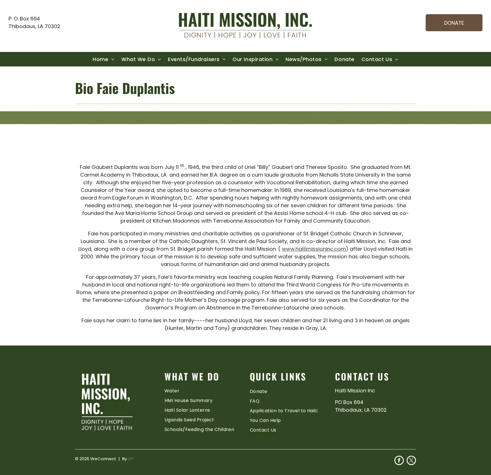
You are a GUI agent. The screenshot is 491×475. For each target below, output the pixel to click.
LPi (130, 459)
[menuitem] (103, 59)
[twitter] (411, 461)
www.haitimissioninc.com (314, 248)
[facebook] (399, 461)
